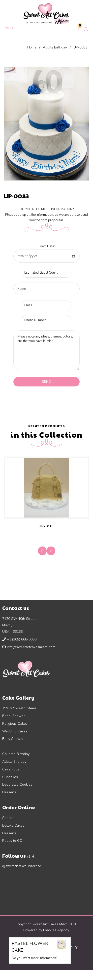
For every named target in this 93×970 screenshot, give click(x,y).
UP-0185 (47, 526)
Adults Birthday (55, 47)
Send (46, 381)
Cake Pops (10, 769)
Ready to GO (12, 840)
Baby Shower (13, 738)
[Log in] (86, 30)
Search (7, 817)
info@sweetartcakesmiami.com (31, 647)
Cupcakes (10, 777)
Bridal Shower (13, 716)
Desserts (9, 792)
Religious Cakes (15, 723)
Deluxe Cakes (13, 825)
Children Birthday (16, 754)
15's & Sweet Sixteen (19, 708)
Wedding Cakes (14, 731)
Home (31, 47)
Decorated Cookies (17, 784)
